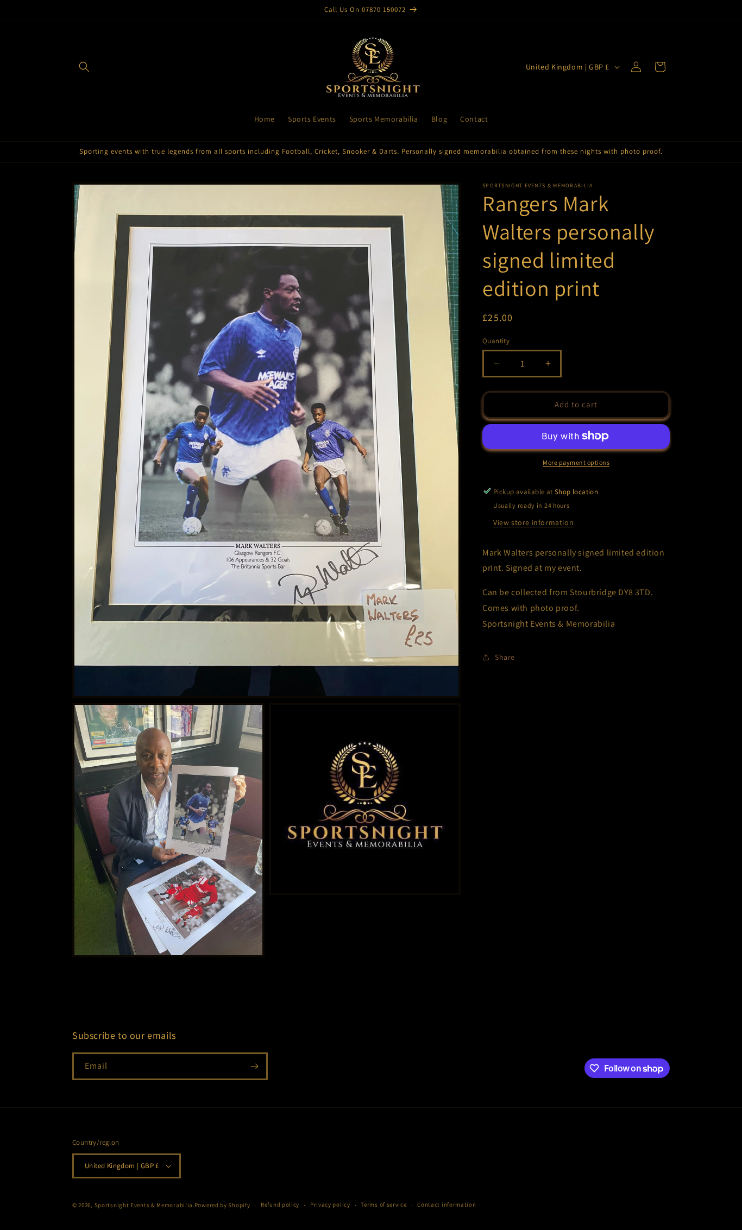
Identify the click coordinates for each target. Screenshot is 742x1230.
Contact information (446, 1205)
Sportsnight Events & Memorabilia (144, 1205)
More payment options (576, 462)
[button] (84, 67)
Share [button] (505, 656)
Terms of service (383, 1205)
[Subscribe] (254, 1066)
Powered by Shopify (222, 1205)
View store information (533, 522)
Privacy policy (330, 1205)
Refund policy (280, 1205)
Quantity (496, 340)
